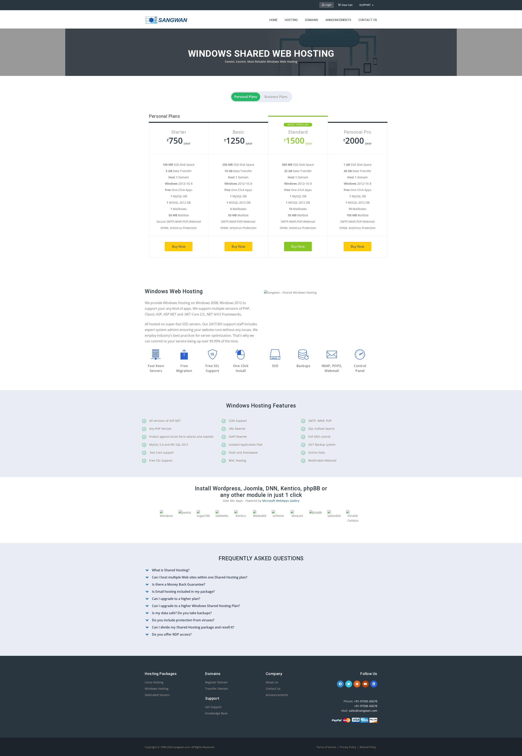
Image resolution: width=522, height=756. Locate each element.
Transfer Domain (216, 689)
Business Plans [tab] (276, 96)
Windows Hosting (156, 689)
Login (327, 4)
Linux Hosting (154, 682)
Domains (311, 20)
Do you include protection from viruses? (183, 620)
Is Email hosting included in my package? (183, 591)
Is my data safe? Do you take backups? (182, 613)
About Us (272, 682)
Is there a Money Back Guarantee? (178, 584)
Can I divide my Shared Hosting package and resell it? (193, 627)
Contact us (367, 20)
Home (273, 20)
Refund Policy (368, 747)
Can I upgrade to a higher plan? (176, 598)
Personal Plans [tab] (245, 96)
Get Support (213, 707)
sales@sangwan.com (363, 711)
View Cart (347, 5)
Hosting (291, 20)
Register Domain (216, 682)
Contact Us (273, 689)
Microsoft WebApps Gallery (280, 501)
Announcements (338, 20)
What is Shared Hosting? (170, 570)
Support (365, 5)
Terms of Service (326, 747)
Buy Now (178, 246)
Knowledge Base (216, 713)
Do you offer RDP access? (171, 634)
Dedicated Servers (157, 695)
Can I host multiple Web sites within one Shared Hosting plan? (199, 577)
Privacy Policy (348, 747)
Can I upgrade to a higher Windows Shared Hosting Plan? (196, 606)
